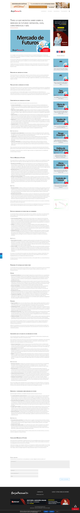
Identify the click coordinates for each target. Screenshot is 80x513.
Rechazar (51, 511)
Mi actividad (50, 11)
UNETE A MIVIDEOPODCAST (75, 510)
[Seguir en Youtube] (64, 52)
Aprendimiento (43, 11)
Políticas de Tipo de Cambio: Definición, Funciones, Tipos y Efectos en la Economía (60, 156)
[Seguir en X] (62, 52)
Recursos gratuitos (64, 11)
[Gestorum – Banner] (60, 33)
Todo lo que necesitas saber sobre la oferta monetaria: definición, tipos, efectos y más (61, 171)
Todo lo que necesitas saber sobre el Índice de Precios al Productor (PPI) (61, 69)
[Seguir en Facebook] (57, 52)
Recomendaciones (56, 11)
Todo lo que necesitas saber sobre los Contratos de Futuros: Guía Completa (60, 186)
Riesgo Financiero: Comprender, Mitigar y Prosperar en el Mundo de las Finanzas (61, 141)
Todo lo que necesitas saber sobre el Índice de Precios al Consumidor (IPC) (61, 83)
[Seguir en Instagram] (60, 52)
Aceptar (46, 511)
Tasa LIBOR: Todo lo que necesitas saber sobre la (60, 98)
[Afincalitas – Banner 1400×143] (40, 5)
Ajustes (57, 511)
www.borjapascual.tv (42, 506)
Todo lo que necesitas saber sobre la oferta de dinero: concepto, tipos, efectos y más (61, 112)
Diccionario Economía (14, 27)
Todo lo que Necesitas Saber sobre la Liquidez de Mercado (60, 127)
